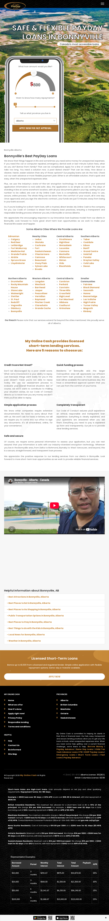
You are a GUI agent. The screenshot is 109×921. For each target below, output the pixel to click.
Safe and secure (13, 436)
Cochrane (40, 245)
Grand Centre (90, 251)
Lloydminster (18, 263)
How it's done (15, 709)
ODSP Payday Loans (94, 752)
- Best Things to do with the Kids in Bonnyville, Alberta (35, 628)
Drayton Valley (91, 260)
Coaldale (88, 242)
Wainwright (17, 293)
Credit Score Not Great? (18, 365)
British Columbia (68, 704)
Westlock (40, 284)
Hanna (86, 293)
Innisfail (87, 254)
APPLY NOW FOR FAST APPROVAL (35, 128)
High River (64, 242)
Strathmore (65, 239)
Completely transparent (70, 405)
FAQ (10, 741)
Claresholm (41, 305)
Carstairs (64, 287)
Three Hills (64, 290)
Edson (86, 245)
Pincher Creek (42, 302)
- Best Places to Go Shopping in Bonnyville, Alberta (33, 609)
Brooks (38, 269)
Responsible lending (18, 722)
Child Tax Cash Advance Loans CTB (80, 750)
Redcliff (15, 302)
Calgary (15, 239)
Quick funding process (69, 365)
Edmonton (13, 236)
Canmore (64, 251)
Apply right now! (16, 713)
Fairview (87, 284)
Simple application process (20, 405)
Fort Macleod (66, 299)
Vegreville (16, 305)
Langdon (39, 281)
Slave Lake (16, 290)
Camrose (40, 257)
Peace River (41, 293)
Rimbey (87, 311)
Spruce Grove (18, 260)
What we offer (15, 704)
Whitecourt (65, 257)
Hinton (62, 260)
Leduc (38, 239)
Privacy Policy (15, 718)
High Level (64, 296)
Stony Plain (41, 263)
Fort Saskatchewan (43, 250)
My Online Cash (28, 775)
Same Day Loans (84, 749)
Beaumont (40, 260)
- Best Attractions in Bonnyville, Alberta (28, 596)
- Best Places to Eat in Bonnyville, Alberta (28, 603)
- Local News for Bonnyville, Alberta (26, 634)
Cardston (64, 281)
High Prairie (89, 302)
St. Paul (15, 299)
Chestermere (42, 254)
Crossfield (64, 293)
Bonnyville (16, 311)
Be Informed (14, 749)
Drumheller (17, 281)
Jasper (39, 290)
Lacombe (64, 248)
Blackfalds (65, 266)
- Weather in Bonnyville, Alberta (24, 640)
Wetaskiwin (65, 245)
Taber (86, 239)
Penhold (63, 284)
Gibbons (63, 302)
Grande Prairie (19, 254)
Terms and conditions (19, 726)
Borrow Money (95, 746)
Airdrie (14, 257)
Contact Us (13, 745)
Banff (86, 248)
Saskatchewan (68, 718)
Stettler (15, 296)
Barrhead (40, 287)
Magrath (88, 308)
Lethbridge (17, 245)
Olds (61, 263)
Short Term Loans (88, 755)
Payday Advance (65, 749)
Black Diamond (91, 287)
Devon (86, 266)
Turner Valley (90, 305)
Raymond (40, 299)
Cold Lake (88, 263)
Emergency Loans (65, 755)
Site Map (12, 754)
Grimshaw (64, 308)
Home (11, 700)
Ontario (64, 713)
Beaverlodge (90, 296)
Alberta (64, 700)
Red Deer (15, 242)
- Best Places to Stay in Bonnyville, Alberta (29, 622)
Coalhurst (64, 305)
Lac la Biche (89, 299)
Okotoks (39, 242)
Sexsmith (88, 290)
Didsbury (16, 308)
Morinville (64, 254)
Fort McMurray (19, 248)
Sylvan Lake (41, 266)
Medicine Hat (18, 251)
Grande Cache (43, 308)
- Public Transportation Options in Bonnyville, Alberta (35, 615)
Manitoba (65, 709)
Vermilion (40, 296)
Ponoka (87, 257)
